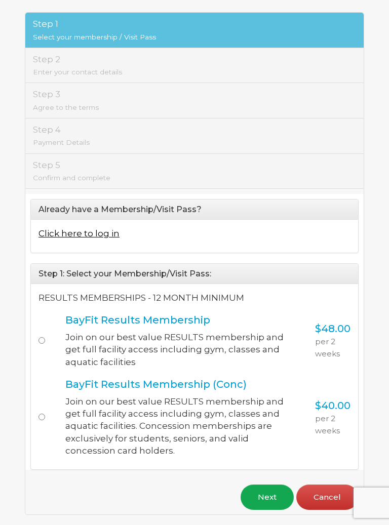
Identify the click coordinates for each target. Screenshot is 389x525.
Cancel (327, 497)
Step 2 (77, 65)
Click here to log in (79, 233)
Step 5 (71, 171)
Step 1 (94, 30)
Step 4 (61, 135)
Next (267, 497)
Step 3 (66, 100)
